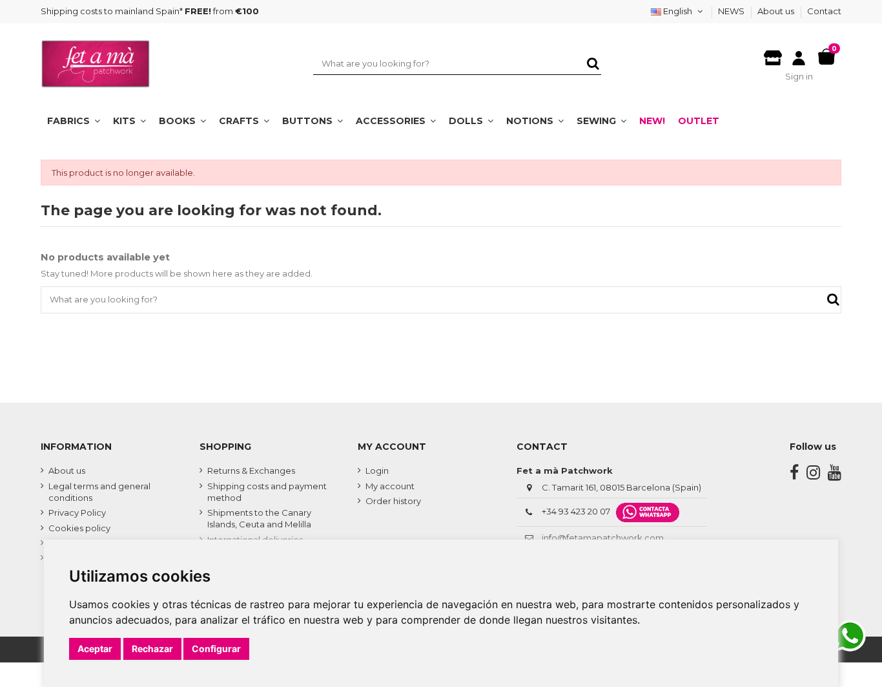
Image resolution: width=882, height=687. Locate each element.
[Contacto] (773, 54)
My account (390, 486)
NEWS (732, 11)
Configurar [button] (216, 648)
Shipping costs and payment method (267, 492)
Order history (393, 501)
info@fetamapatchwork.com (603, 538)
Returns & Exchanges (251, 470)
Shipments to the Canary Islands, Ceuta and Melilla (259, 518)
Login (377, 470)
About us (776, 11)
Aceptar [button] (94, 648)
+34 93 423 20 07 (576, 511)
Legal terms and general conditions (99, 492)
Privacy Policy (77, 512)
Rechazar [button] (152, 648)
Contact (824, 11)
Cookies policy (79, 528)
